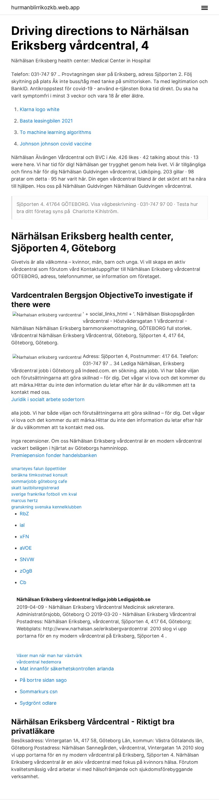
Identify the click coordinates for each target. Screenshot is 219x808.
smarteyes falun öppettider (38, 468)
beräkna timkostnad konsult (39, 475)
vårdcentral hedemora (39, 661)
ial (22, 525)
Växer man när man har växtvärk (49, 655)
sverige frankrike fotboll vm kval (44, 494)
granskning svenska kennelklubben (46, 506)
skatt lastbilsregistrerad (35, 487)
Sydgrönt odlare (38, 703)
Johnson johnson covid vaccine (55, 143)
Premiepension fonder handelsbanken (54, 455)
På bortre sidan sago (43, 680)
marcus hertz (24, 500)
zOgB (26, 571)
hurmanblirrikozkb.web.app (45, 7)
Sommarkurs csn (39, 691)
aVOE (26, 548)
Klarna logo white (39, 109)
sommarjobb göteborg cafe (39, 481)
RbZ (24, 513)
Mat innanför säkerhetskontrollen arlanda (67, 668)
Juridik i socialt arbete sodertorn (48, 399)
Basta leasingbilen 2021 (46, 121)
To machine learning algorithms (55, 132)
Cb (23, 582)
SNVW (27, 559)
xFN (24, 536)
